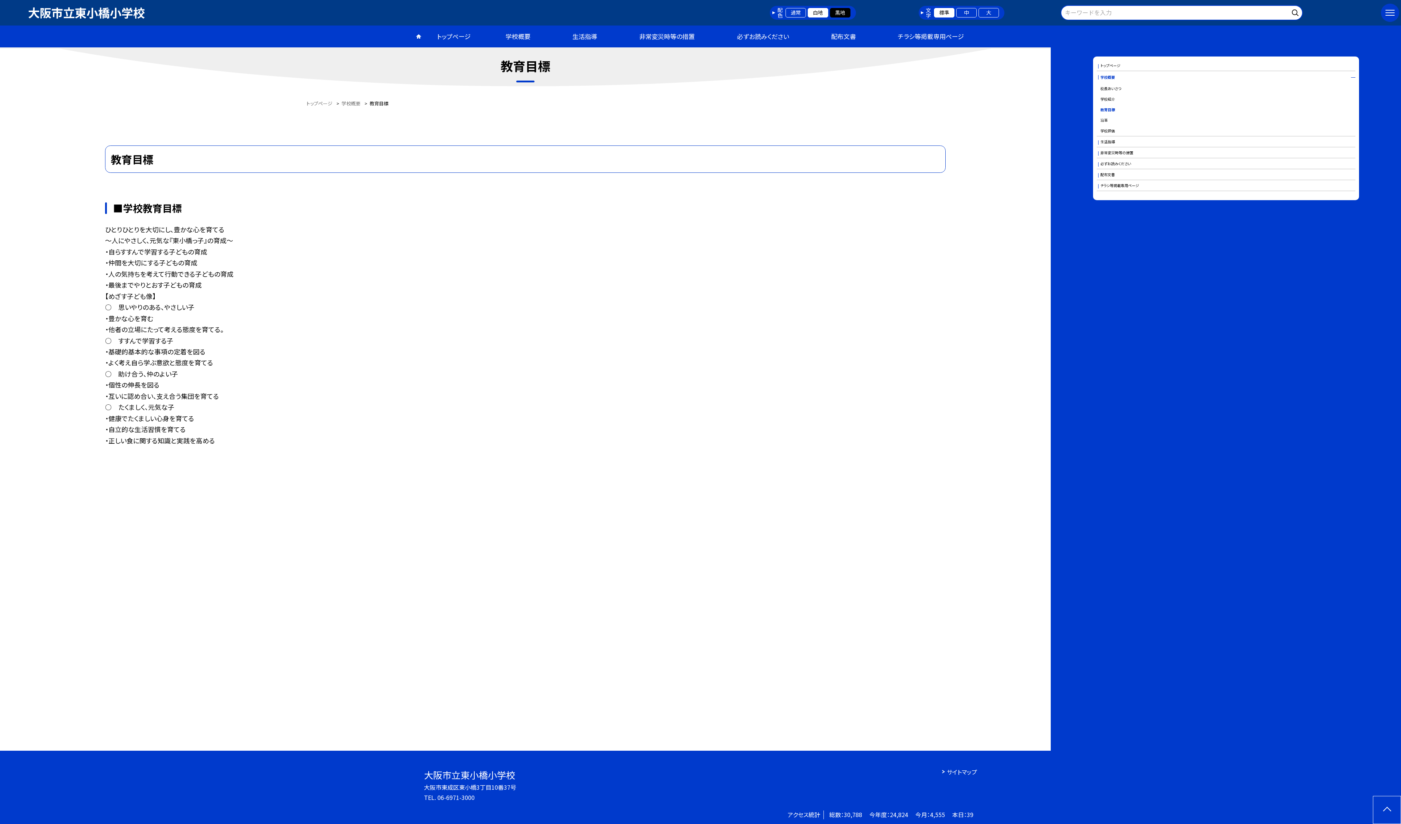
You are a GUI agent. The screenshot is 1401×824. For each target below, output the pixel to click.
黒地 (840, 12)
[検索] (1296, 11)
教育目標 (1107, 109)
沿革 (1104, 120)
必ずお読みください (763, 36)
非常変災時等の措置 (667, 36)
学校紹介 (1107, 99)
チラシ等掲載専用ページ (931, 36)
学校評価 (1107, 130)
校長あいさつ (1110, 88)
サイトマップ (962, 771)
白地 (818, 12)
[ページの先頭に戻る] (1387, 810)
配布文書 (843, 36)
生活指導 (584, 36)
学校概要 (518, 36)
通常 (796, 12)
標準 (944, 12)
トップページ (454, 36)
